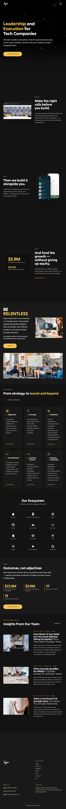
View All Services (14, 400)
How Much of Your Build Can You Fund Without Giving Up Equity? (47, 638)
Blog (37, 773)
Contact (38, 776)
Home (37, 764)
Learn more (9, 444)
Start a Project (13, 54)
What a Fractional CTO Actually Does (46, 701)
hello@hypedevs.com (13, 794)
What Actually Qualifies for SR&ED (47, 671)
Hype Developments (35, 805)
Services (38, 766)
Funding (38, 768)
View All (57, 623)
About (37, 771)
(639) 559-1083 (12, 788)
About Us (11, 346)
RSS (36, 778)
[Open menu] (61, 4)
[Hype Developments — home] (5, 4)
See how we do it (40, 278)
